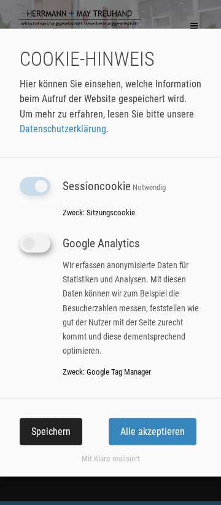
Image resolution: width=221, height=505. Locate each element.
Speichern (51, 431)
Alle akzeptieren (152, 431)
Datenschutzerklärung (63, 129)
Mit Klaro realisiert (111, 458)
